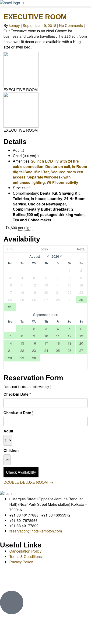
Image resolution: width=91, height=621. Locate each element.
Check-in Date (17, 394)
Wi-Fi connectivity (62, 182)
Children (11, 450)
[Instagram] (18, 578)
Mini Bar (41, 172)
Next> (81, 248)
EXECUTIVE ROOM (35, 17)
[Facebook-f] (6, 578)
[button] (45, 7)
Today (43, 248)
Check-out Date (18, 412)
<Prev (9, 248)
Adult (8, 431)
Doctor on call (57, 166)
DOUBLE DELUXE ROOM (28, 482)
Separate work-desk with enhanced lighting (42, 179)
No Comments (71, 25)
